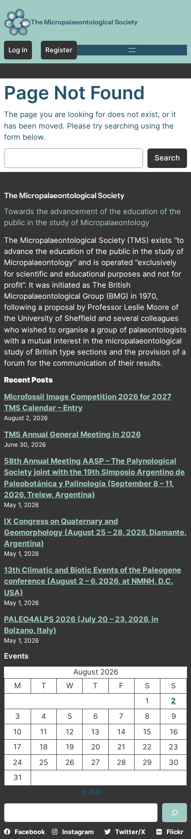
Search (167, 157)
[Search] (174, 812)
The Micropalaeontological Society (84, 22)
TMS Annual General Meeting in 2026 (72, 434)
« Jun (91, 791)
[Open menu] (132, 50)
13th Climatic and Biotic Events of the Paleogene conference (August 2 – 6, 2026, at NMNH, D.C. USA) (92, 581)
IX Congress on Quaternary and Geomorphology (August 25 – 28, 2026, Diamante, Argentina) (95, 532)
